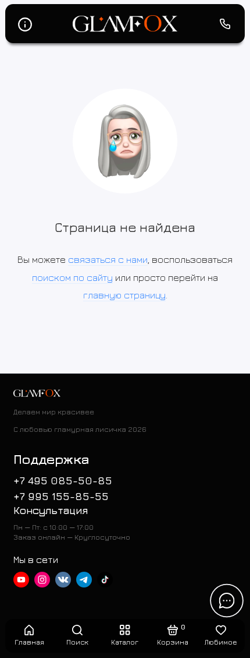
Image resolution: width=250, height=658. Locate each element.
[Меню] (25, 24)
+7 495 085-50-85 (62, 480)
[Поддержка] (225, 24)
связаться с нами (108, 259)
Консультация (50, 510)
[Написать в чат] (226, 600)
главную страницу (124, 295)
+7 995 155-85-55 (61, 496)
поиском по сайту (72, 277)
